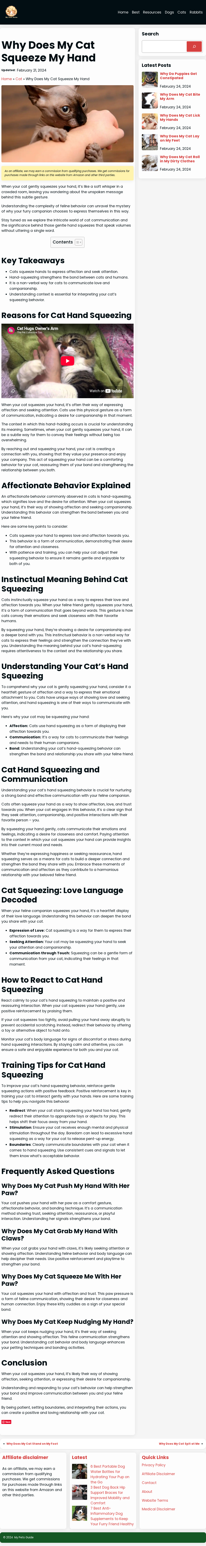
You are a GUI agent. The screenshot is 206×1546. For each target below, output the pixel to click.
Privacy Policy (154, 1465)
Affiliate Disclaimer (158, 1473)
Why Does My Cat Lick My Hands (180, 117)
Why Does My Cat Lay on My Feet (179, 138)
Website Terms (155, 1500)
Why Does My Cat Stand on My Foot (32, 1444)
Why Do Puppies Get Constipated (178, 76)
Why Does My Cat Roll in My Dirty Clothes (180, 159)
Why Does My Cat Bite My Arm (180, 96)
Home (6, 79)
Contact (149, 1482)
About (147, 1491)
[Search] (194, 46)
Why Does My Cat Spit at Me (179, 1444)
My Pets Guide (24, 1537)
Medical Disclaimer (158, 1509)
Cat (18, 79)
